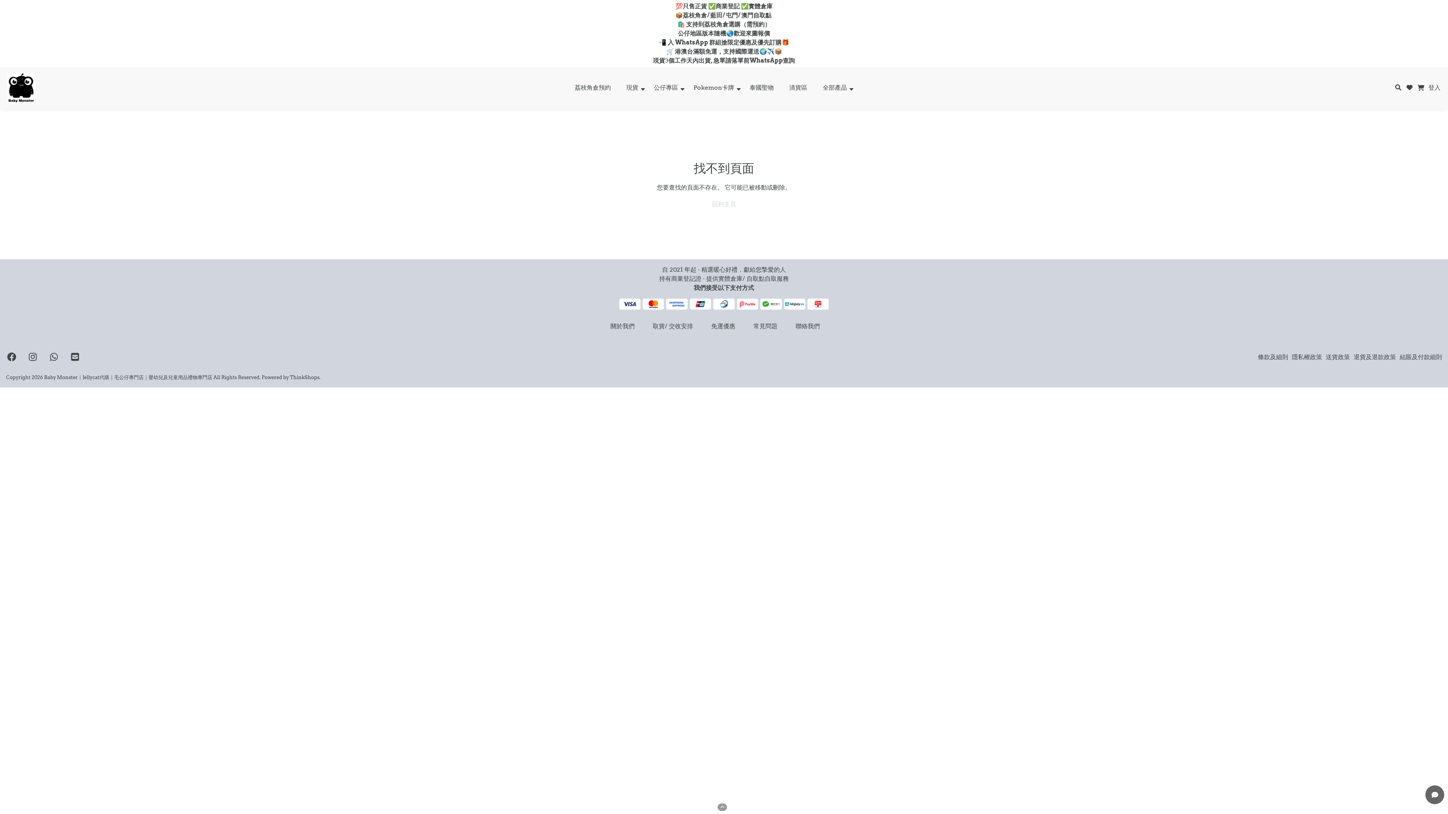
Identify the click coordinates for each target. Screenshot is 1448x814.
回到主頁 (724, 204)
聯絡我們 (808, 326)
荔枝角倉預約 (593, 87)
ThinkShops (304, 377)
